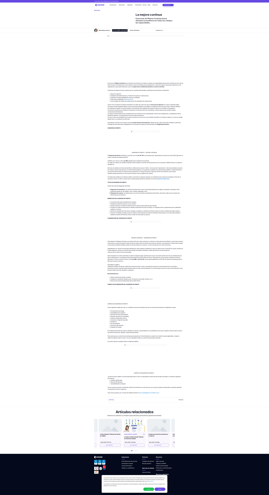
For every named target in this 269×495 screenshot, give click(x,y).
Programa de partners (148, 461)
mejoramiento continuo (130, 434)
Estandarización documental (129, 461)
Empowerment (128, 99)
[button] (132, 450)
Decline (160, 489)
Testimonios (138, 5)
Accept (148, 489)
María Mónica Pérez (104, 30)
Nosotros (155, 5)
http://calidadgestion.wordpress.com (149, 392)
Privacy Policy (150, 481)
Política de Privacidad (162, 465)
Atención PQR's (146, 472)
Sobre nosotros (160, 461)
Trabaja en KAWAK (161, 463)
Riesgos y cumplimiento (128, 468)
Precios (145, 5)
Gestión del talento (127, 465)
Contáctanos (159, 470)
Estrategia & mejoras (127, 463)
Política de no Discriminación (164, 468)
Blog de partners (146, 463)
